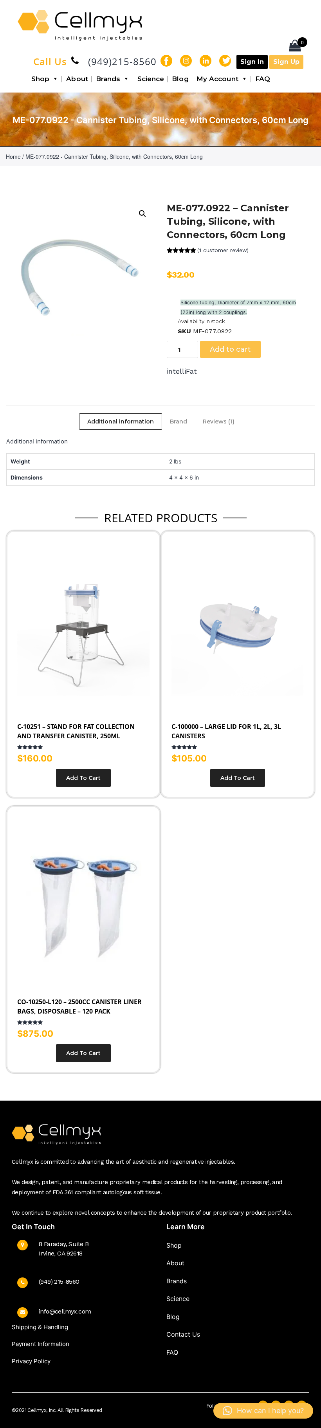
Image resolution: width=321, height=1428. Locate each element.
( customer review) (223, 250)
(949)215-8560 (122, 61)
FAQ (262, 79)
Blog (180, 79)
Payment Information (40, 1344)
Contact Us (183, 1334)
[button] (142, 214)
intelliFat (182, 371)
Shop (40, 79)
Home (13, 156)
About (77, 79)
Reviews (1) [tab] (218, 421)
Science (150, 79)
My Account (217, 79)
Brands (108, 79)
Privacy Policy (31, 1361)
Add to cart (230, 349)
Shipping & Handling (40, 1327)
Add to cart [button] (83, 777)
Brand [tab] (178, 421)
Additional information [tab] (120, 421)
